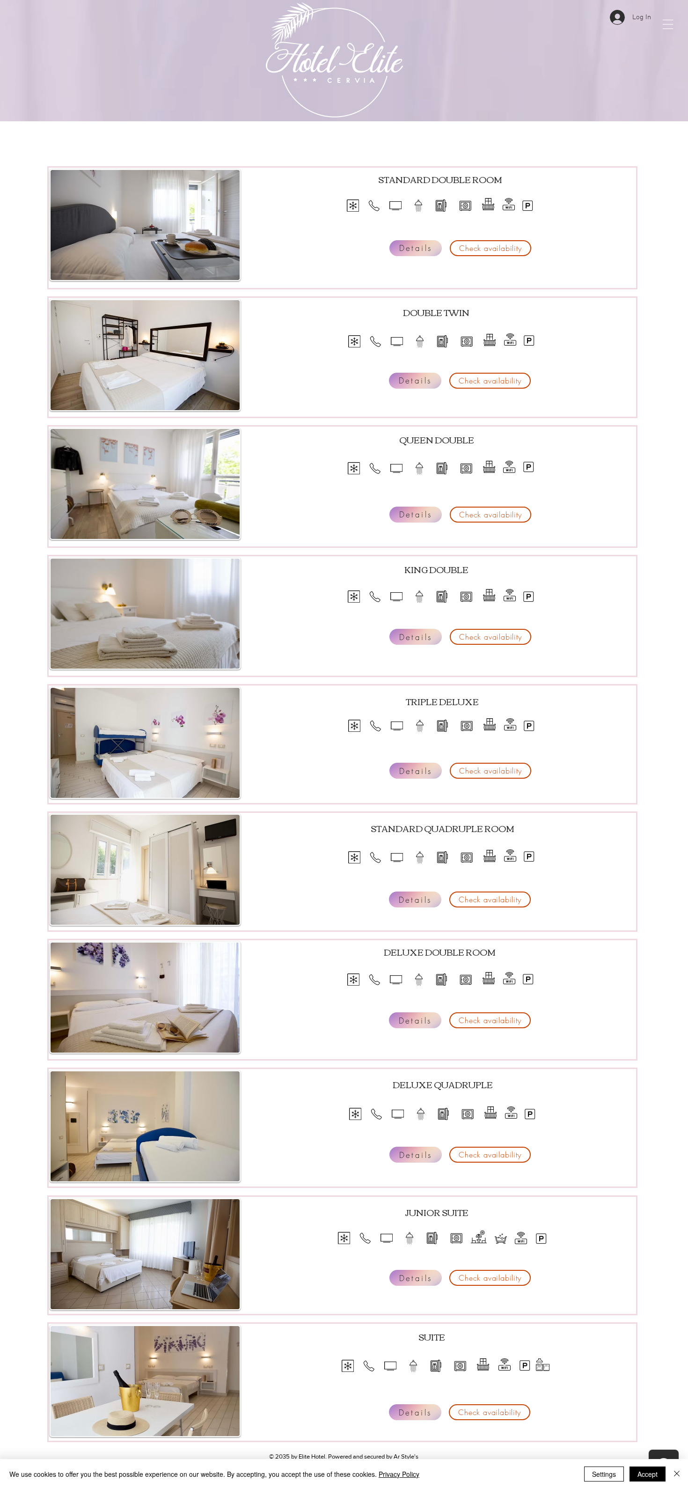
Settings (604, 1474)
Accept (647, 1474)
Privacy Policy (399, 1474)
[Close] (676, 1474)
